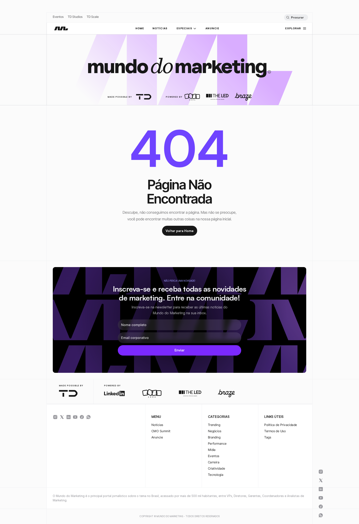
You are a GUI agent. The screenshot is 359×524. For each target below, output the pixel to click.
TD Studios (75, 17)
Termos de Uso (275, 431)
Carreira (214, 462)
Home (139, 28)
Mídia (212, 450)
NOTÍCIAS (160, 28)
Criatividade (216, 468)
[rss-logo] (81, 417)
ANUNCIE (212, 28)
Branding (214, 437)
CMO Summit (161, 431)
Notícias (157, 425)
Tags (267, 437)
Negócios (214, 431)
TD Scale (93, 17)
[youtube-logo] (75, 417)
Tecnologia (216, 475)
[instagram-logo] (55, 417)
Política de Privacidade (280, 425)
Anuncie (157, 437)
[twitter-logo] (61, 417)
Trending (214, 425)
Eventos (58, 17)
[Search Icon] (296, 17)
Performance (217, 443)
